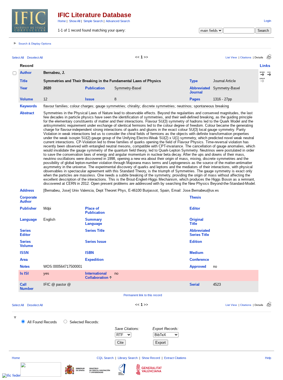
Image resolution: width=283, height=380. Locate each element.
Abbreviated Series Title (200, 232)
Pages (195, 99)
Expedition (94, 259)
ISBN (89, 253)
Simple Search (93, 21)
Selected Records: (84, 322)
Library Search (128, 358)
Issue (89, 99)
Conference (199, 259)
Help (268, 358)
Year (23, 88)
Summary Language (93, 221)
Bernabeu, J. (54, 73)
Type (194, 81)
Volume (26, 99)
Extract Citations (175, 358)
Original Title (196, 221)
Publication (95, 88)
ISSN (24, 253)
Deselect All (35, 57)
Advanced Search (118, 21)
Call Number (26, 286)
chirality (133, 106)
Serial (195, 284)
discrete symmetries (158, 106)
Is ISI (24, 273)
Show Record (151, 358)
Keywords (28, 106)
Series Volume (26, 244)
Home (62, 21)
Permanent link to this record (143, 295)
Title (23, 81)
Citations (245, 57)
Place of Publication (95, 210)
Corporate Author (28, 199)
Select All (18, 57)
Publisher (28, 208)
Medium (196, 253)
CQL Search (105, 358)
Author (26, 73)
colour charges (81, 106)
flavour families (55, 106)
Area (24, 259)
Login (267, 20)
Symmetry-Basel (127, 88)
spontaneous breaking (211, 106)
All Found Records (42, 322)
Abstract (27, 113)
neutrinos (184, 106)
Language (28, 219)
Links (265, 65)
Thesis (195, 197)
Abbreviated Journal (200, 90)
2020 (47, 88)
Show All (74, 21)
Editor (195, 208)
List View (231, 57)
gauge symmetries (110, 106)
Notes (25, 266)
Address (27, 190)
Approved (198, 266)
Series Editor (25, 232)
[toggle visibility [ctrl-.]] (16, 317)
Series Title (94, 230)
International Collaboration (96, 275)
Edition (196, 242)
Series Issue (95, 242)
